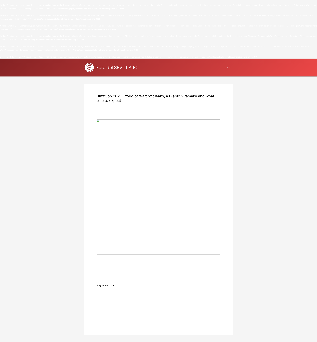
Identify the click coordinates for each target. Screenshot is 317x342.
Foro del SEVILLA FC (117, 67)
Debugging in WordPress (305, 5)
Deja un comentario (105, 105)
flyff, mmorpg (121, 105)
